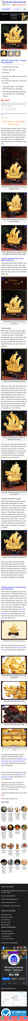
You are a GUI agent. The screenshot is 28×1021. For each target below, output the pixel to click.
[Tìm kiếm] (24, 9)
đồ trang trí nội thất (9, 890)
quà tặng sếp (8, 106)
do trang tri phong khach (13, 103)
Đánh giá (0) (4, 117)
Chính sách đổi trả (5, 919)
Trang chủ (4, 14)
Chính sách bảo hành (6, 914)
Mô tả (2, 114)
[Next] (24, 36)
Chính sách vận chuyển (6, 917)
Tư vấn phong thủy (6, 936)
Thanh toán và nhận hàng (7, 933)
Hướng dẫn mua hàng (6, 931)
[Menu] (6, 9)
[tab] (14, 115)
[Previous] (3, 36)
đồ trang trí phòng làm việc (15, 104)
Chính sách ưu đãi (5, 922)
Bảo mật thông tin (5, 924)
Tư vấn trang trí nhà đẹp (7, 938)
